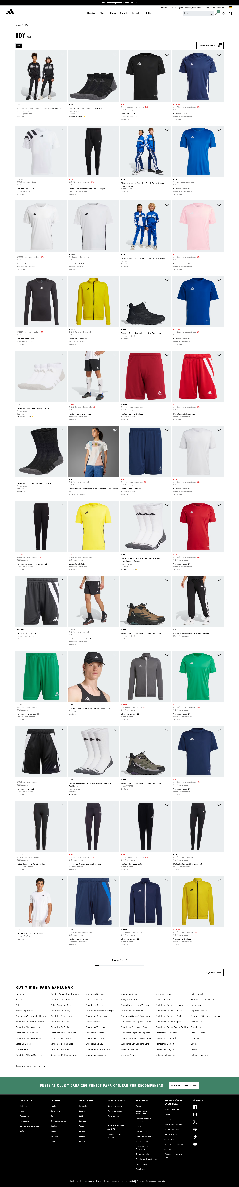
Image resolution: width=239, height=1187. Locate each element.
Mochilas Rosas (163, 994)
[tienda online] (10, 12)
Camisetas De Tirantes (61, 1038)
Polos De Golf (197, 994)
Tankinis (19, 994)
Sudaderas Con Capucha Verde (135, 1044)
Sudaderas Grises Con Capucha (136, 1027)
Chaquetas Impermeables (98, 1049)
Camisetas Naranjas (95, 994)
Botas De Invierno (129, 1049)
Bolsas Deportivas (24, 1011)
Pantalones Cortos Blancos (169, 1011)
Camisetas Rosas (94, 1000)
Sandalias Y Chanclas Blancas (205, 1016)
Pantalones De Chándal (167, 1033)
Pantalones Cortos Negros (168, 1022)
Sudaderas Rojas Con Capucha (135, 1033)
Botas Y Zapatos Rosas (61, 1005)
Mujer (103, 13)
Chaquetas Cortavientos (132, 1011)
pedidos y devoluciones (193, 8)
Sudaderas (196, 1027)
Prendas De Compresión (202, 1000)
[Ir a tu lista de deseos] (223, 13)
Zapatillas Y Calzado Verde (63, 1033)
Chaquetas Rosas (129, 994)
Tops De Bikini (198, 1033)
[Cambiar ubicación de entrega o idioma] (230, 8)
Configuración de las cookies (82, 1181)
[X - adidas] (206, 1122)
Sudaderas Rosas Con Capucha (136, 1038)
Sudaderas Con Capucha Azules (136, 1022)
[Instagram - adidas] (206, 1115)
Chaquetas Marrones (96, 1055)
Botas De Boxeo (23, 1044)
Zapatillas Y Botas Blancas (28, 1038)
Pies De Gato (21, 1049)
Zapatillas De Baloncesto (27, 1033)
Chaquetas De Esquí (95, 1038)
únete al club (222, 8)
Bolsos (18, 1005)
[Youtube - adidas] (206, 1144)
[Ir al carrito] (230, 13)
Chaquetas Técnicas (95, 1027)
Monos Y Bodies (163, 1000)
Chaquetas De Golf (94, 1044)
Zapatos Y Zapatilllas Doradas (64, 994)
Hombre (91, 13)
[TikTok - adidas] (206, 1137)
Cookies (113, 1181)
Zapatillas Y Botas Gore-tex (28, 1055)
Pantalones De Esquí (166, 1038)
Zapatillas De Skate (59, 1022)
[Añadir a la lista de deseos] (62, 55)
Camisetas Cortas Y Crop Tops (135, 1016)
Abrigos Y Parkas (129, 1000)
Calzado (124, 13)
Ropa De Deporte (199, 1011)
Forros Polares (93, 1022)
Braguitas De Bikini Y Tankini (29, 1022)
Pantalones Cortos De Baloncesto (172, 1005)
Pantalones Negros (165, 1049)
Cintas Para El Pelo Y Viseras (135, 1005)
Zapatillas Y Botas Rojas (62, 1000)
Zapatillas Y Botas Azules (27, 1027)
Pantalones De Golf (165, 1044)
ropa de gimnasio (39, 1066)
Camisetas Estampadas (61, 1044)
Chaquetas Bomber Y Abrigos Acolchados (100, 1011)
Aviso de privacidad (126, 1181)
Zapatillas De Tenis (59, 1027)
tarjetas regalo (209, 8)
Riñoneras (196, 1005)
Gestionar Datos (102, 1181)
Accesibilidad (163, 1181)
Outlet (149, 13)
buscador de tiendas (168, 8)
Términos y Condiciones (146, 1181)
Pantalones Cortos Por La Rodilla (172, 1027)
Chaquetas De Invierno (96, 1016)
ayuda (180, 8)
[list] (105, 45)
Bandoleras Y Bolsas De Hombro (31, 1016)
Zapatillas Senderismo (61, 1016)
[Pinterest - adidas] (206, 1130)
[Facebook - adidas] (206, 1107)
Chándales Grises (94, 1005)
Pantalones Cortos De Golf (168, 1016)
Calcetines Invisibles (166, 1055)
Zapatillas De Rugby (60, 1011)
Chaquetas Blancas (95, 1033)
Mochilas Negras (129, 1055)
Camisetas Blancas (59, 1049)
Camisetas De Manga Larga (63, 1055)
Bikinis (18, 1000)
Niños (113, 13)
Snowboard (196, 1022)
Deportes (136, 13)
